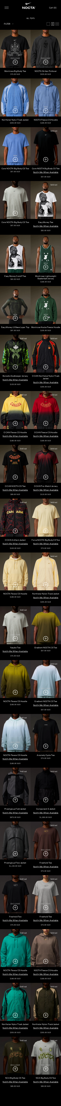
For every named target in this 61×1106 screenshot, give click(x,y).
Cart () (52, 7)
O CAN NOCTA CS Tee (15, 486)
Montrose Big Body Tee (15, 71)
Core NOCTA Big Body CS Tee (15, 168)
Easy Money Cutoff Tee (15, 276)
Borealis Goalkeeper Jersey (15, 376)
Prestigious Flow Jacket (15, 863)
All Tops (30, 18)
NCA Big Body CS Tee (15, 1078)
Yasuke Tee (15, 647)
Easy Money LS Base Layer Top (15, 327)
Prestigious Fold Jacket (15, 809)
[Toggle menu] (7, 8)
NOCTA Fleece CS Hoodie (15, 593)
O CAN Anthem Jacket (15, 540)
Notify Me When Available (45, 172)
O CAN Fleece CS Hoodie (15, 432)
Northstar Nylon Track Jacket (15, 120)
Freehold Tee (15, 916)
